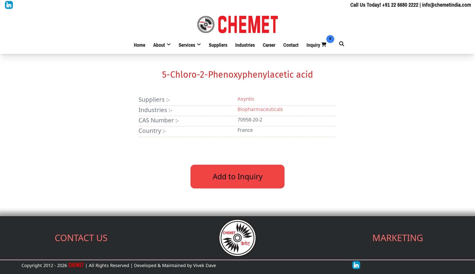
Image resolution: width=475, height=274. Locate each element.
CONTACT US (81, 238)
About (159, 45)
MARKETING (397, 238)
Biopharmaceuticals (260, 109)
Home (139, 45)
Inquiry (317, 45)
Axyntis (246, 98)
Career (269, 45)
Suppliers (218, 45)
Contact (291, 45)
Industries (245, 45)
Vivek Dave (204, 265)
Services (187, 45)
